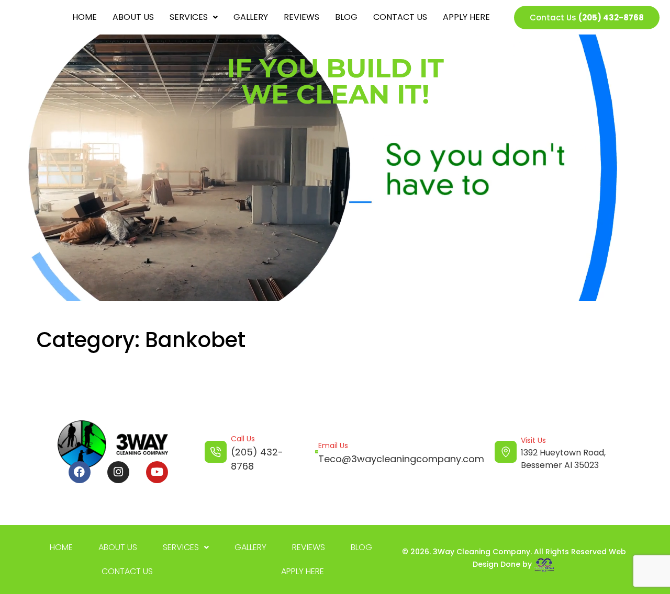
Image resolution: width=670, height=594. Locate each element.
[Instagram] (118, 472)
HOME (84, 17)
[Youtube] (157, 472)
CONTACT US (400, 17)
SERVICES (189, 17)
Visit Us (533, 440)
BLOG (346, 17)
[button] (194, 17)
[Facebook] (80, 472)
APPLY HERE (466, 17)
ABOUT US (133, 17)
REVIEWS (301, 17)
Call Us (243, 438)
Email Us (333, 445)
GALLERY (250, 17)
